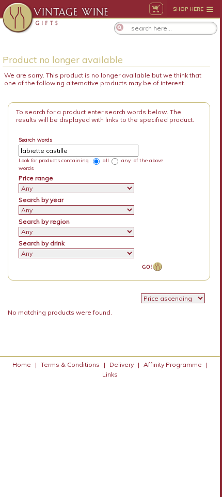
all (105, 160)
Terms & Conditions (70, 364)
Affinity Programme (173, 364)
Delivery (121, 364)
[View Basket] (156, 9)
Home (21, 364)
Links (110, 374)
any (125, 160)
